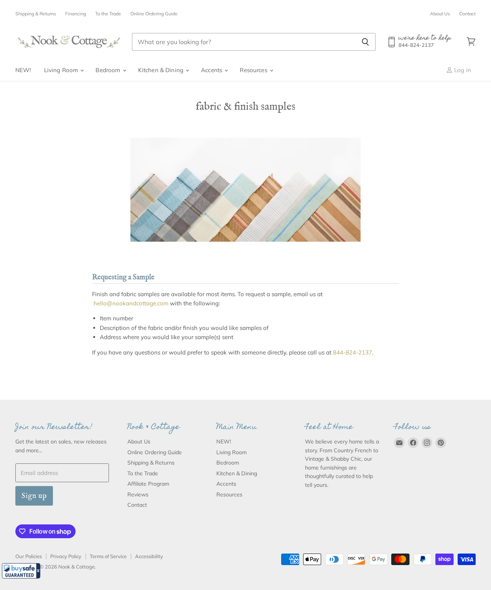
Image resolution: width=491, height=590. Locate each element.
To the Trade (108, 13)
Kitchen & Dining (161, 70)
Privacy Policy (65, 556)
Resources (254, 70)
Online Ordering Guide (154, 13)
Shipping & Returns (35, 13)
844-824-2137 (352, 352)
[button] (21, 570)
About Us (440, 13)
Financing (75, 13)
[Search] (365, 42)
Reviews (137, 494)
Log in (462, 70)
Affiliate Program (148, 483)
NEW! (23, 70)
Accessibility (149, 556)
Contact (467, 13)
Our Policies (28, 556)
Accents (212, 70)
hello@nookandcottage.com (131, 303)
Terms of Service (108, 556)
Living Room (62, 70)
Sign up (34, 495)
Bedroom (109, 70)
